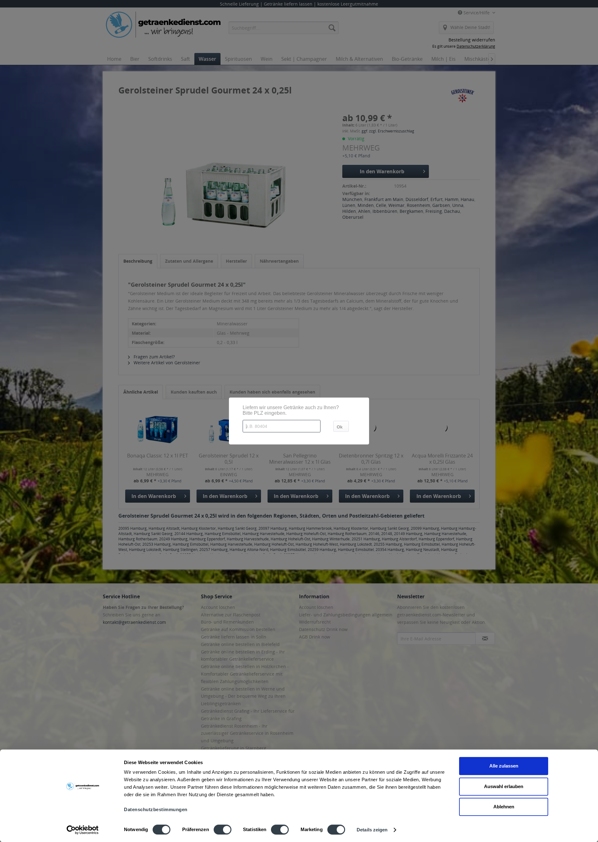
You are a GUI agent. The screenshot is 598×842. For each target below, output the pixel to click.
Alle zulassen (503, 765)
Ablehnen (503, 806)
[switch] (222, 830)
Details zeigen (372, 829)
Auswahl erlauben (503, 786)
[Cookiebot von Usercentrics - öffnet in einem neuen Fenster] (82, 830)
